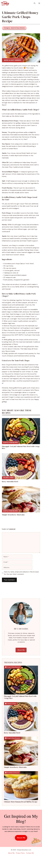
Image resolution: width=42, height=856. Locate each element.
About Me (21, 650)
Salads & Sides (8, 478)
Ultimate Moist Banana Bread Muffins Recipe (20, 802)
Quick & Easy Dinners (12, 60)
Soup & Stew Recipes (10, 442)
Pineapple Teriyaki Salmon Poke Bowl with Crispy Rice (21, 447)
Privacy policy (20, 853)
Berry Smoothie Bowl (10, 481)
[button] (34, 3)
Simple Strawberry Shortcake (13, 515)
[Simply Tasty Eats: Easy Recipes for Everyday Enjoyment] (5, 3)
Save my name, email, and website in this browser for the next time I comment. (21, 573)
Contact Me (30, 853)
